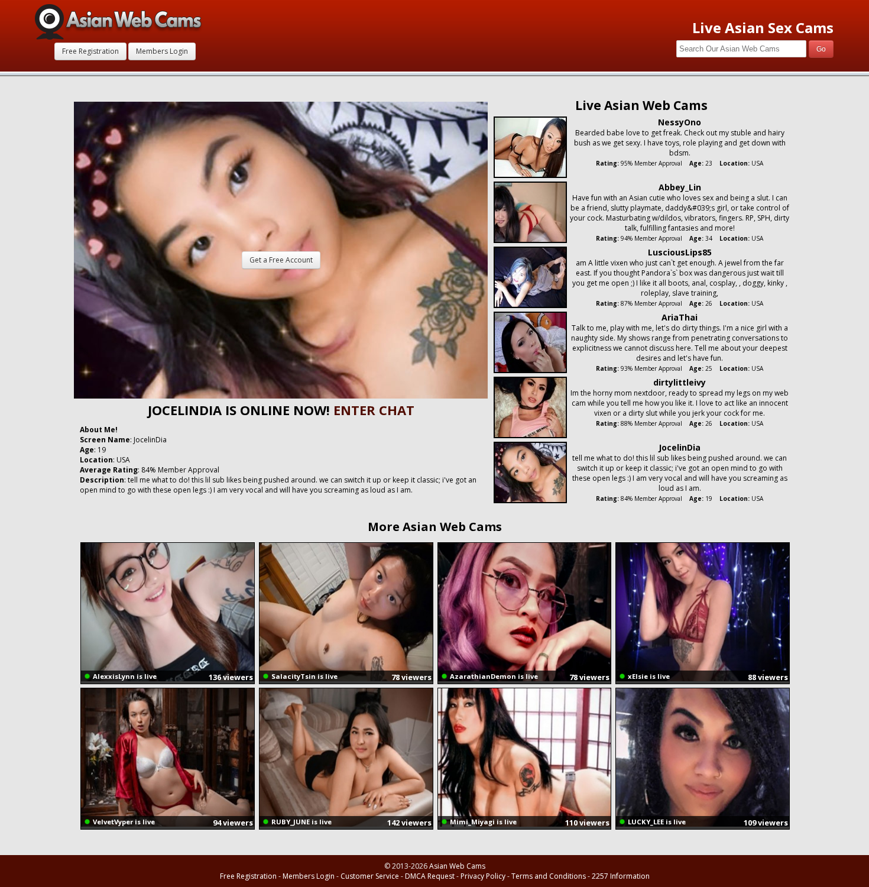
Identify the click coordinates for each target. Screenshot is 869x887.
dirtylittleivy (679, 382)
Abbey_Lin (680, 187)
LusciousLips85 (680, 252)
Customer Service (370, 876)
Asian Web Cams (457, 866)
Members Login (162, 51)
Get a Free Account (281, 260)
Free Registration (90, 51)
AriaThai (680, 317)
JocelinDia (680, 447)
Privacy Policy (483, 876)
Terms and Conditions (548, 876)
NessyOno (679, 122)
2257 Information (621, 876)
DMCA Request (430, 876)
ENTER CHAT (373, 410)
